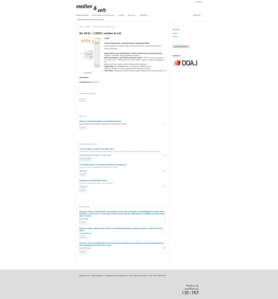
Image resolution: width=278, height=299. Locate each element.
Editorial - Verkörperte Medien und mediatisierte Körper (100, 121)
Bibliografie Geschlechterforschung (90, 19)
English (175, 36)
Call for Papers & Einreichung (103, 15)
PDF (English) (86, 159)
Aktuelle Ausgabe (82, 15)
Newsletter (144, 15)
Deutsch (176, 33)
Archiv (88, 27)
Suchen (197, 15)
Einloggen (198, 2)
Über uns (131, 15)
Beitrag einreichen (181, 46)
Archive (121, 15)
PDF (83, 100)
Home (81, 27)
